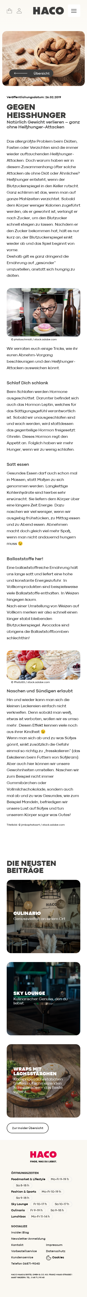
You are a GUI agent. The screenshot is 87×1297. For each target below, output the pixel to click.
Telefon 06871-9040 (25, 1263)
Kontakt (17, 1245)
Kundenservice (22, 1257)
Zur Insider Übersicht (27, 1128)
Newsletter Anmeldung (28, 1238)
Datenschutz (55, 1251)
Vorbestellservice (24, 1251)
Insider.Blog (20, 1232)
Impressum (54, 1245)
